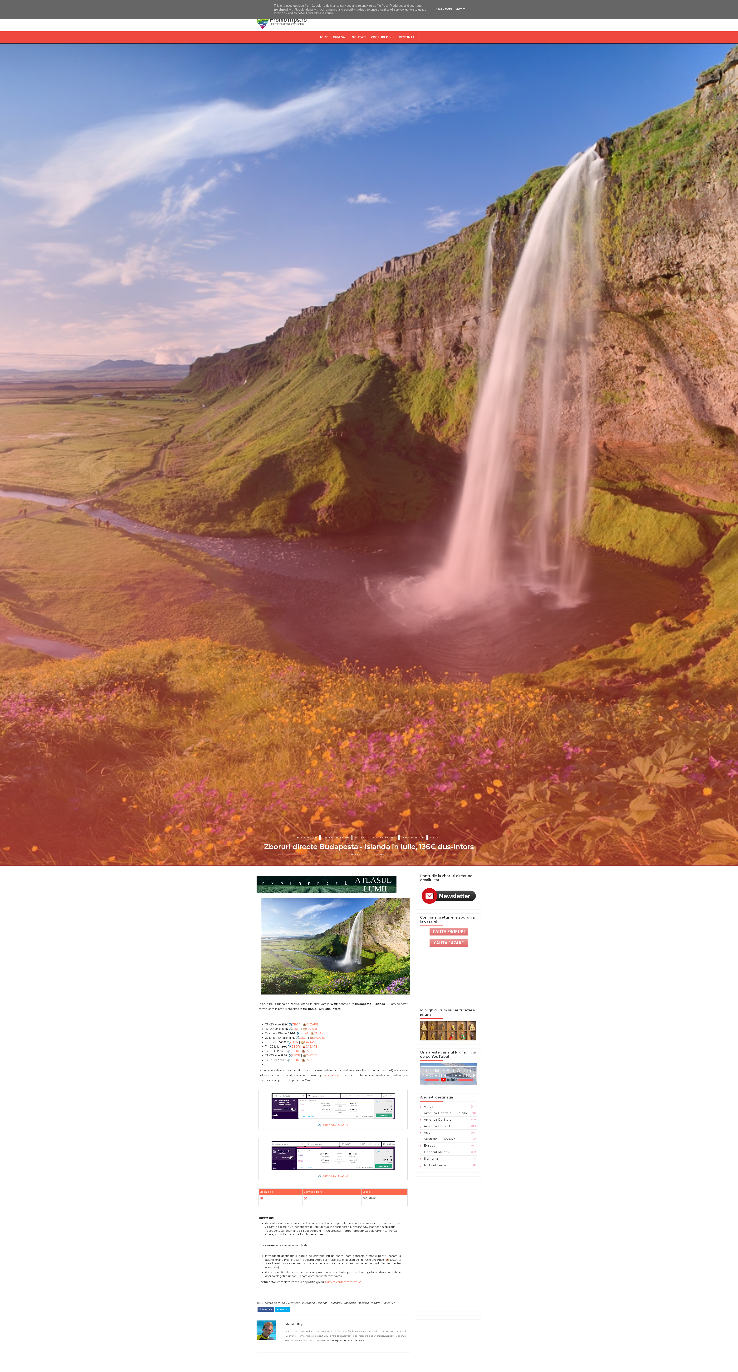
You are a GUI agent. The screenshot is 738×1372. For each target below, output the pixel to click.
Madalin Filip (358, 854)
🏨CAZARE (310, 1024)
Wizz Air (435, 837)
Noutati (359, 37)
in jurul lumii (435, 1165)
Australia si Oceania (440, 1139)
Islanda (359, 837)
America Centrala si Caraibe (446, 1113)
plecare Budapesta (383, 837)
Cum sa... (340, 37)
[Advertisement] (448, 1242)
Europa (429, 1145)
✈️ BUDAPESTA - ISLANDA (333, 1125)
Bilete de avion (307, 837)
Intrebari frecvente (354, 1340)
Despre (337, 1340)
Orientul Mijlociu (437, 1152)
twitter (284, 1309)
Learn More (444, 9)
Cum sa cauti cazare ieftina (343, 1282)
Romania (431, 1158)
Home (323, 37)
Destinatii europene (335, 837)
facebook (267, 1309)
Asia (427, 1132)
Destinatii (408, 37)
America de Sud (437, 1126)
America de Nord (438, 1119)
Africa (428, 1106)
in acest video (332, 1075)
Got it (460, 9)
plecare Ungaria (413, 837)
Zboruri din (381, 37)
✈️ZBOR (295, 1024)
